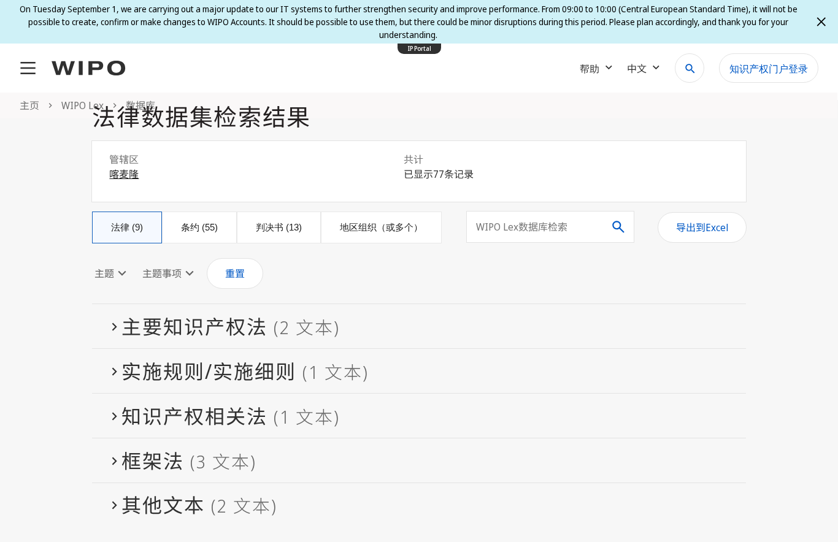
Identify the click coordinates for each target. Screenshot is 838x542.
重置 (235, 273)
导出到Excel (702, 227)
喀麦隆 (124, 174)
